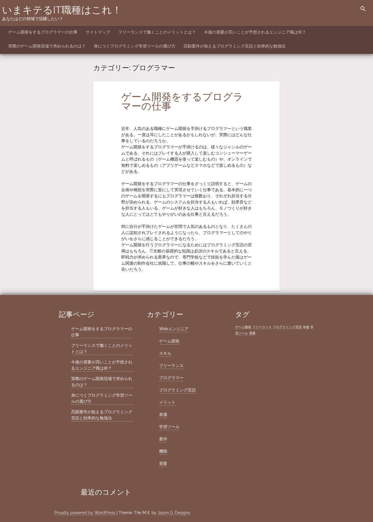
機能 (163, 451)
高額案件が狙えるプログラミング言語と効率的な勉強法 (235, 46)
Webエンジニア (174, 328)
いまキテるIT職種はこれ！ (62, 10)
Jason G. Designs (174, 512)
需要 (163, 463)
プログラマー (171, 377)
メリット (167, 402)
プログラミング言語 (177, 390)
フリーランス (171, 365)
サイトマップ (98, 32)
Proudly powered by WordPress (85, 512)
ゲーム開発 (169, 341)
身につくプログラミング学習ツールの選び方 (134, 46)
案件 (163, 439)
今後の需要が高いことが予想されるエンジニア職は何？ (255, 32)
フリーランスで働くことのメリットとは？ (157, 32)
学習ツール (169, 426)
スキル (165, 353)
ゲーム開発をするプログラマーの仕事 (43, 32)
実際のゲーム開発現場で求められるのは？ (47, 46)
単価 (163, 414)
